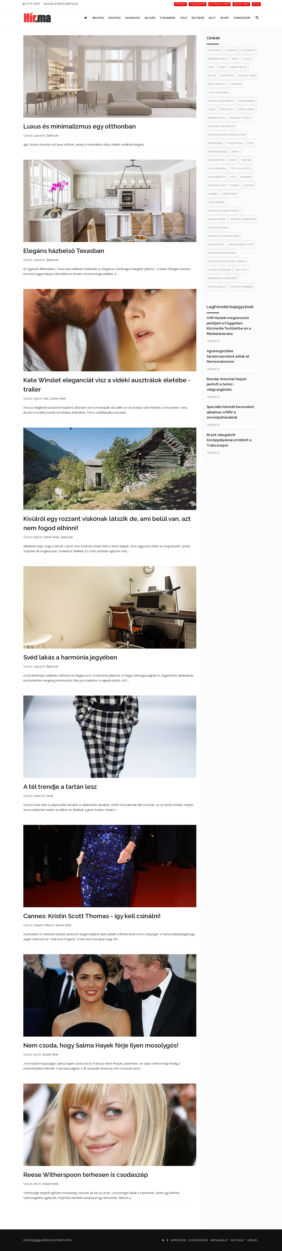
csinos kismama (241, 286)
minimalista (216, 117)
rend (233, 159)
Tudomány (167, 18)
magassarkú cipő (241, 244)
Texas (221, 67)
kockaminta (216, 176)
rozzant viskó (240, 117)
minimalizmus (217, 58)
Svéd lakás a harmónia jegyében (70, 657)
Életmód (198, 18)
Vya (36, 398)
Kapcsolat (238, 1240)
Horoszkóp (242, 18)
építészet (226, 109)
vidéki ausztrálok (221, 100)
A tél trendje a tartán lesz (60, 786)
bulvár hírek (247, 75)
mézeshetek (216, 244)
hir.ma (36, 1240)
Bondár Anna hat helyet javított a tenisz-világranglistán (226, 384)
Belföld (98, 18)
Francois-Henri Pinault (224, 210)
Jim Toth (242, 269)
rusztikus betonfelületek (227, 134)
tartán (246, 159)
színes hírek (246, 109)
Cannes (213, 193)
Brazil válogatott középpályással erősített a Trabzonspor (229, 440)
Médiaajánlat (219, 1240)
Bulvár (150, 18)
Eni (36, 1054)
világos (231, 50)
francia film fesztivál (224, 235)
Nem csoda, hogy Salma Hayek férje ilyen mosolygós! (101, 1045)
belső (212, 75)
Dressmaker (247, 100)
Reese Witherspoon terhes (227, 261)
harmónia (215, 143)
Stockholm (235, 143)
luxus (247, 58)
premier (245, 176)
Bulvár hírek (63, 925)
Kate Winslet (217, 83)
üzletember (216, 202)
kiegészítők (216, 159)
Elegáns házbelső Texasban (63, 250)
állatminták (217, 168)
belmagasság (217, 151)
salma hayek (217, 219)
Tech (183, 18)
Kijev (235, 58)
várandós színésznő (222, 278)
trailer (236, 83)
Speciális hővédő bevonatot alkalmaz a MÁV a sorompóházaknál (230, 412)
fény (250, 143)
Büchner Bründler (221, 126)
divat (235, 151)
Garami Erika (42, 925)
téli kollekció (241, 168)
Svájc (212, 109)
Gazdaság (132, 18)
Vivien (37, 796)
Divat (49, 796)
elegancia (248, 50)
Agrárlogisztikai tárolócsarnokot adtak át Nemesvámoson (228, 356)
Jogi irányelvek (198, 1240)
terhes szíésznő (219, 269)
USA (210, 67)
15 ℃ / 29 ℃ (32, 4)
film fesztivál (218, 227)
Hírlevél (252, 1240)
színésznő (230, 193)
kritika (249, 185)
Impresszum (178, 1240)
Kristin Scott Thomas (223, 185)
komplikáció (217, 286)
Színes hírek (58, 398)
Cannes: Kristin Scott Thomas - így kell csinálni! (92, 916)
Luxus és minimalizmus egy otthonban (79, 126)
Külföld (115, 18)
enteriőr (227, 75)
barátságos (238, 67)
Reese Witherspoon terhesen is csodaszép (85, 1174)
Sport (224, 18)
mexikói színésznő (243, 219)
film (233, 176)
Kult (212, 18)
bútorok (214, 50)
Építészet (52, 135)
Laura (37, 135)
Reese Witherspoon (221, 252)
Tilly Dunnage (218, 92)
